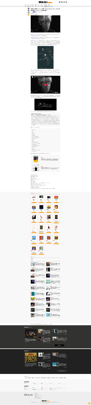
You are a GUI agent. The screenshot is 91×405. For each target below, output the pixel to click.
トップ (25, 4)
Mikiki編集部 (32, 13)
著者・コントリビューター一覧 (38, 395)
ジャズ (38, 6)
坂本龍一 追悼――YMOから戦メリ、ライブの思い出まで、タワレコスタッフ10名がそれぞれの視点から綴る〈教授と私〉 (50, 159)
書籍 (49, 6)
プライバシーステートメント (38, 397)
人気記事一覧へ (59, 345)
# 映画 (36, 14)
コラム (28, 4)
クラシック (42, 6)
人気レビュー (49, 4)
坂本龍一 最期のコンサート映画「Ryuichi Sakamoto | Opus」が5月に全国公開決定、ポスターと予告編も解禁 (41, 324)
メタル (36, 6)
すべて (25, 6)
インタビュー (32, 4)
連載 (35, 4)
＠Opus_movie (37, 187)
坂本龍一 (32, 258)
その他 (52, 6)
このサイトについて (37, 394)
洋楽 (30, 6)
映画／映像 (46, 6)
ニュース (42, 4)
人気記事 (45, 4)
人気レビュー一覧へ (61, 370)
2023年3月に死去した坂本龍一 (35, 37)
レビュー (38, 4)
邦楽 (28, 6)
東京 (48, 43)
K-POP (33, 6)
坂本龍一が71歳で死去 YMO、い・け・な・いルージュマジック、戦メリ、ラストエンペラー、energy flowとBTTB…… (50, 168)
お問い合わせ (36, 396)
